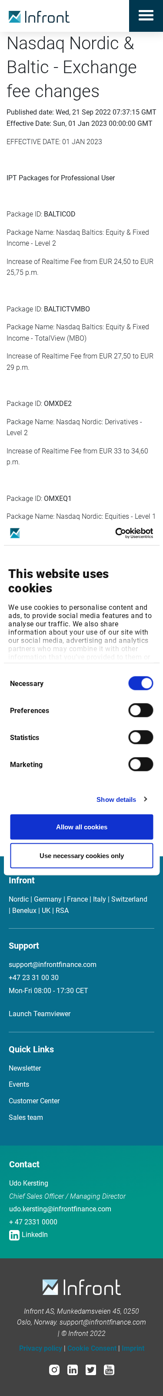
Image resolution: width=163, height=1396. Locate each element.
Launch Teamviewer (39, 1014)
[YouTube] (109, 1369)
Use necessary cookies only (82, 855)
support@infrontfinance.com (52, 964)
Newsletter (25, 1068)
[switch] (140, 710)
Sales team (26, 1117)
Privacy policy (40, 1348)
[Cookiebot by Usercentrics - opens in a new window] (116, 533)
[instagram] (54, 1369)
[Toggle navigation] (146, 16)
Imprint (133, 1348)
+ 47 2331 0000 (33, 1222)
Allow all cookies (81, 827)
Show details (116, 799)
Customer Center (34, 1101)
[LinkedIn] (72, 1369)
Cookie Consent (91, 1348)
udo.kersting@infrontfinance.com (60, 1209)
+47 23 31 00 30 (34, 977)
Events (19, 1084)
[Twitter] (91, 1369)
